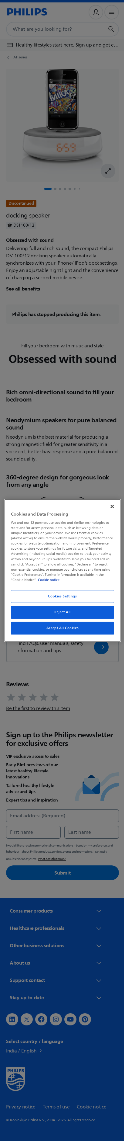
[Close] (109, 506)
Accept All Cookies (60, 628)
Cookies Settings (60, 596)
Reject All (60, 612)
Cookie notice (95, 580)
